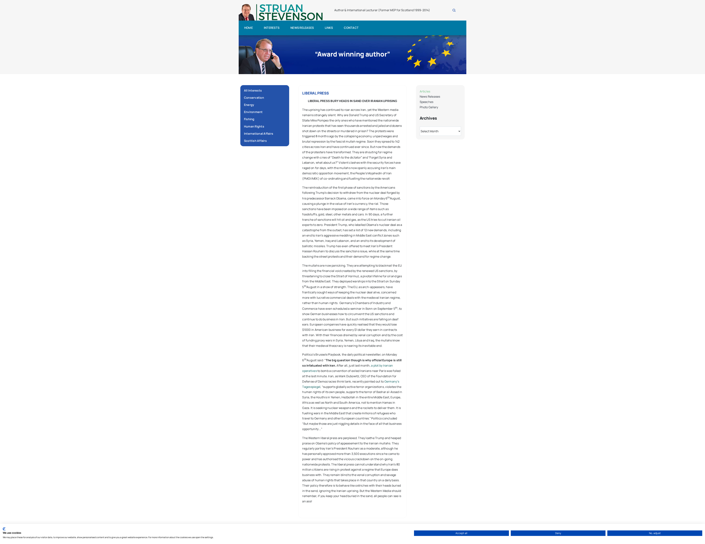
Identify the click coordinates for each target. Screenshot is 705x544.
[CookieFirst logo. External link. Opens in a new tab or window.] (4, 529)
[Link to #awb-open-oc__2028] (454, 10)
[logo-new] (281, 5)
